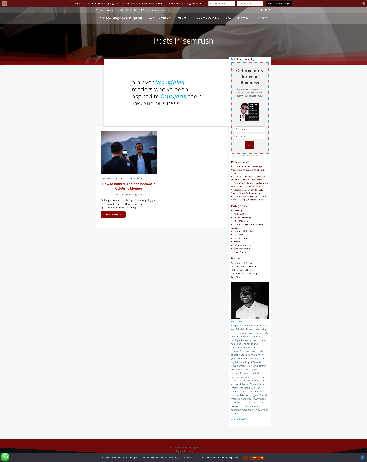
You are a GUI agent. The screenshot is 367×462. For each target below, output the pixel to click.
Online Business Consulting (244, 273)
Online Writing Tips (242, 245)
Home (151, 18)
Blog (228, 18)
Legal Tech (238, 234)
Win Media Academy (206, 18)
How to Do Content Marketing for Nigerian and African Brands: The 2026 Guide (248, 169)
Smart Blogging (240, 252)
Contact (262, 18)
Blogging (238, 210)
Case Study (242, 18)
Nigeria (237, 241)
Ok (245, 457)
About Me (164, 18)
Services (183, 18)
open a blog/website (243, 248)
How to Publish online (243, 231)
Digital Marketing (241, 221)
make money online (242, 238)
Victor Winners (126, 194)
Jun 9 (140, 194)
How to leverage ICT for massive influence (121, 178)
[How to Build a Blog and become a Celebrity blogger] (129, 152)
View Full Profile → (241, 419)
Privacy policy (257, 457)
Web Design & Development (244, 266)
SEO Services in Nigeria (242, 270)
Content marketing (242, 217)
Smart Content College (241, 263)
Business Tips (240, 214)
